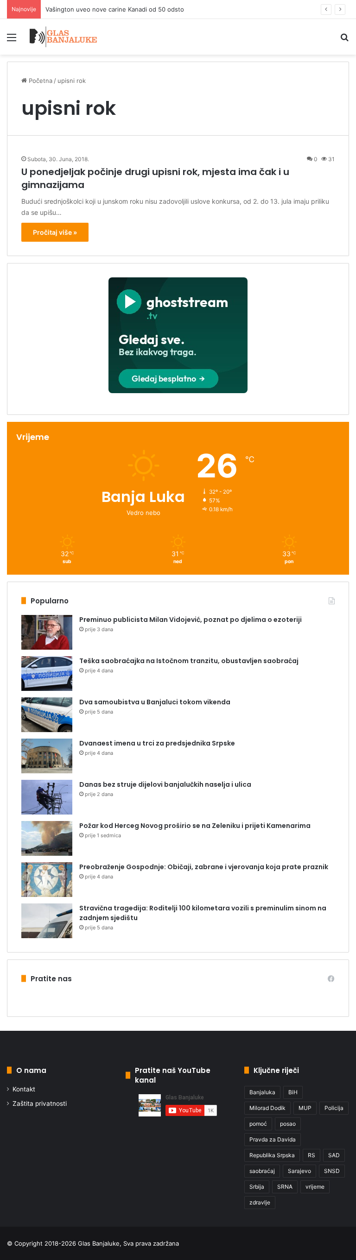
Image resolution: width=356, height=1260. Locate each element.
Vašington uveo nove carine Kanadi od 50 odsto (114, 9)
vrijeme (314, 1186)
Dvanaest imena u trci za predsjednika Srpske (157, 743)
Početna (39, 80)
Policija (333, 1107)
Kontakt (24, 1089)
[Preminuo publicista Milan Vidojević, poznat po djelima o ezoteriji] (46, 632)
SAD (334, 1155)
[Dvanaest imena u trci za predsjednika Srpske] (46, 756)
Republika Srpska (272, 1155)
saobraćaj (262, 1170)
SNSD (332, 1170)
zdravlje (259, 1202)
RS (311, 1155)
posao (288, 1123)
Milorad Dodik (267, 1107)
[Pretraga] (344, 40)
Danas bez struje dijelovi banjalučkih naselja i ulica (165, 784)
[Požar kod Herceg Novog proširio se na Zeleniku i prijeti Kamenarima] (46, 838)
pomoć (258, 1123)
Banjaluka (262, 1092)
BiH (293, 1092)
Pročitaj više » (55, 232)
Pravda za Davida (272, 1139)
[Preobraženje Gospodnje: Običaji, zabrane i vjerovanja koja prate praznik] (46, 879)
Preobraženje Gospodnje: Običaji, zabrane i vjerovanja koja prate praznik (203, 866)
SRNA (284, 1186)
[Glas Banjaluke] (63, 36)
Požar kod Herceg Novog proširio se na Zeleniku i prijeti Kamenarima (195, 825)
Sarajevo (299, 1170)
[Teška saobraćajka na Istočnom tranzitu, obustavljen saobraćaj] (46, 673)
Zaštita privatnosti (40, 1103)
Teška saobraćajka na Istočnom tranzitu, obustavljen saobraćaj (189, 660)
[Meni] (11, 40)
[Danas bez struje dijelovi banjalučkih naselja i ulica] (46, 797)
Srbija (256, 1186)
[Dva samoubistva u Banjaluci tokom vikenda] (46, 714)
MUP (305, 1107)
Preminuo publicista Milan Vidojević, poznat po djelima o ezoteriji (190, 619)
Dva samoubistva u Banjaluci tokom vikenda (154, 702)
